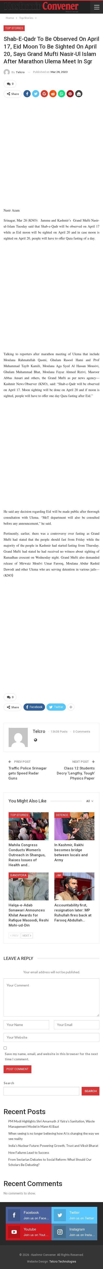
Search (9, 1083)
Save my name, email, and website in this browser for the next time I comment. (51, 1056)
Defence (62, 815)
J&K (58, 875)
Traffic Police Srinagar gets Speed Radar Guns (27, 773)
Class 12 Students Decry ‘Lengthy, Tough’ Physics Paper (76, 773)
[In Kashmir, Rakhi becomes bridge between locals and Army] (74, 826)
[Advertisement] (51, 153)
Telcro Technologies (62, 1261)
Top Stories (14, 28)
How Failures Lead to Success (28, 1153)
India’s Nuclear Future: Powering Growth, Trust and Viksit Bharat (53, 1146)
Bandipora (18, 875)
